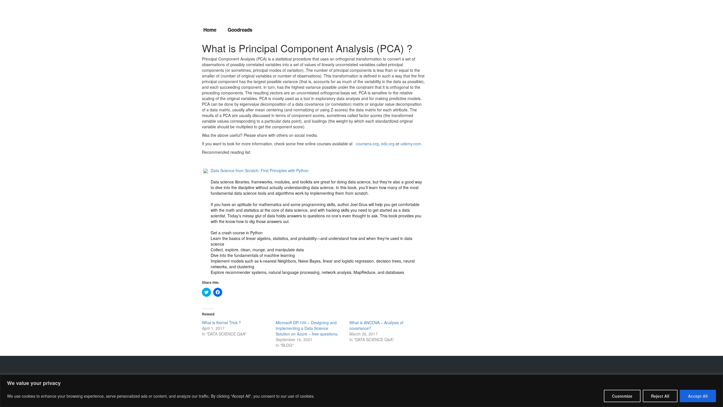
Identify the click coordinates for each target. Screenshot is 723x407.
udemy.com (410, 143)
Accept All (698, 396)
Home (209, 29)
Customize (622, 396)
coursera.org (367, 143)
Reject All (660, 396)
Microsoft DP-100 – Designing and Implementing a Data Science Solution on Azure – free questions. (307, 328)
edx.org (388, 143)
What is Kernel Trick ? (221, 322)
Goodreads (240, 29)
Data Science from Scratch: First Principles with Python (260, 170)
